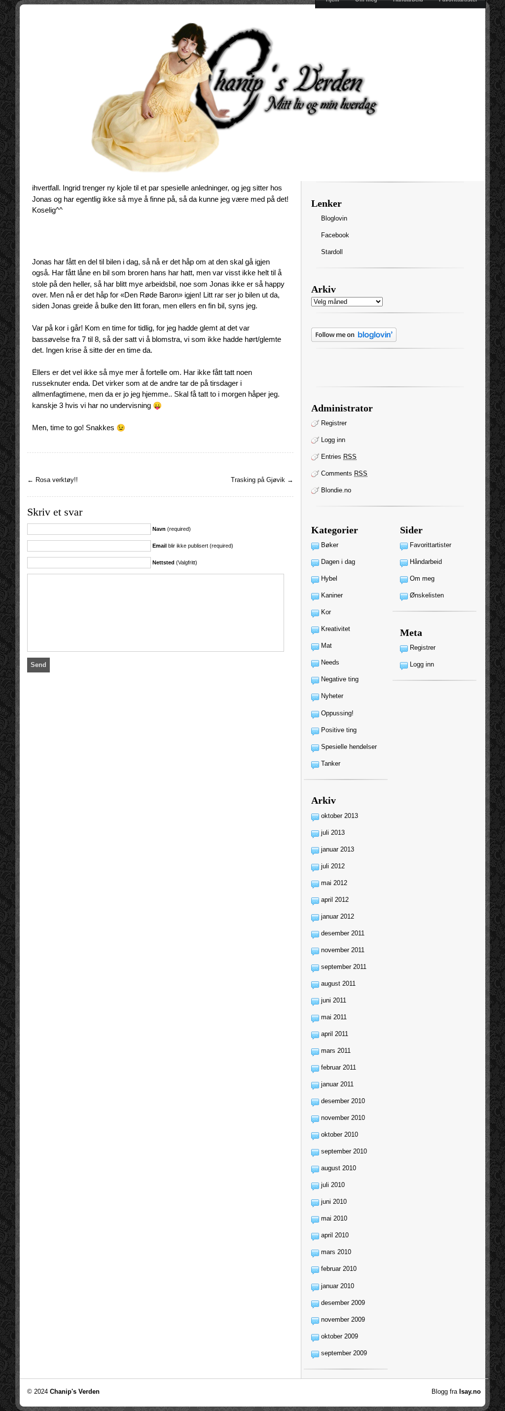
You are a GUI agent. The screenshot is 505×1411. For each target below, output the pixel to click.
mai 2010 (334, 1218)
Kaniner (332, 595)
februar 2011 (338, 1067)
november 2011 (342, 950)
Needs (330, 662)
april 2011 (334, 1034)
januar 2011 (337, 1084)
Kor (326, 612)
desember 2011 (342, 933)
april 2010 (335, 1235)
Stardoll (332, 252)
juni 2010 (334, 1201)
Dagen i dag (338, 561)
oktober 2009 (339, 1336)
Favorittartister (430, 545)
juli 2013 (333, 832)
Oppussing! (337, 713)
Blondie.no (336, 490)
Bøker (329, 545)
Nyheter (332, 696)
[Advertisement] (147, 242)
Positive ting (339, 730)
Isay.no (470, 1391)
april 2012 (335, 899)
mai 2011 (334, 1017)
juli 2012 (333, 866)
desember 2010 (343, 1101)
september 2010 (344, 1151)
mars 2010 (336, 1252)
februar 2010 (339, 1268)
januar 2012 (337, 916)
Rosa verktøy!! (57, 479)
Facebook (335, 235)
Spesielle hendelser (349, 746)
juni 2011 (333, 1000)
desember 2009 (343, 1302)
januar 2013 (337, 849)
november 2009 (343, 1319)
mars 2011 (336, 1050)
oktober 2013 (339, 815)
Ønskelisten (427, 595)
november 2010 (343, 1117)
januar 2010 (337, 1286)
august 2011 (338, 983)
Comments (344, 473)
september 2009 (344, 1353)
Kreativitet (335, 628)
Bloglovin (334, 218)
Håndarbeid (426, 561)
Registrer (334, 423)
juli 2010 (333, 1184)
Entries (339, 456)
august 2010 (338, 1168)
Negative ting (340, 679)
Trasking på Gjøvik (258, 479)
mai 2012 (334, 883)
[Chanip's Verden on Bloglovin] (354, 339)
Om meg (422, 578)
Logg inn (333, 440)
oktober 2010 (339, 1134)
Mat (326, 645)
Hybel (329, 578)
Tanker (330, 763)
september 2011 (343, 966)
